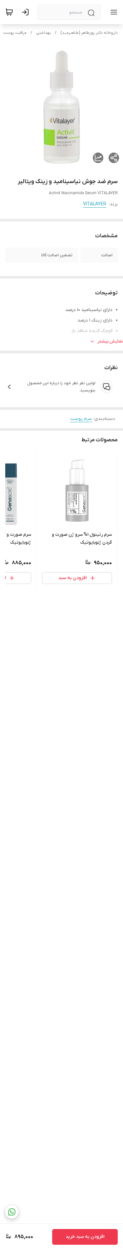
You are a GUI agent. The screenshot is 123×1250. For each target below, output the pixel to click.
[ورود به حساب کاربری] (26, 12)
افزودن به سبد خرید (85, 1237)
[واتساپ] (11, 1212)
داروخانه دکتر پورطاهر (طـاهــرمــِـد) (89, 32)
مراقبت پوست (15, 32)
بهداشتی (43, 32)
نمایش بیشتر (110, 341)
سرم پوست (81, 419)
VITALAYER (94, 204)
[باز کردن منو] (112, 12)
